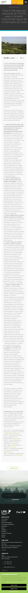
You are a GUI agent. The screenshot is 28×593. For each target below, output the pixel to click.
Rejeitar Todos (14, 588)
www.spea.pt (19, 455)
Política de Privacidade (6, 522)
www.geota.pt (14, 443)
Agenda (3, 536)
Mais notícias (14, 468)
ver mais (3, 550)
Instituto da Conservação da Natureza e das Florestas (11, 543)
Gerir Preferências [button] (14, 591)
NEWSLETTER (20, 2)
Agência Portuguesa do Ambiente (9, 547)
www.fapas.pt (17, 438)
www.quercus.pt (8, 451)
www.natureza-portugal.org (11, 433)
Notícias (17, 7)
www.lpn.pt (13, 446)
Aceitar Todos (14, 585)
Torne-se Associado (14, 2)
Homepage (11, 7)
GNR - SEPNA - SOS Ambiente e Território (11, 545)
